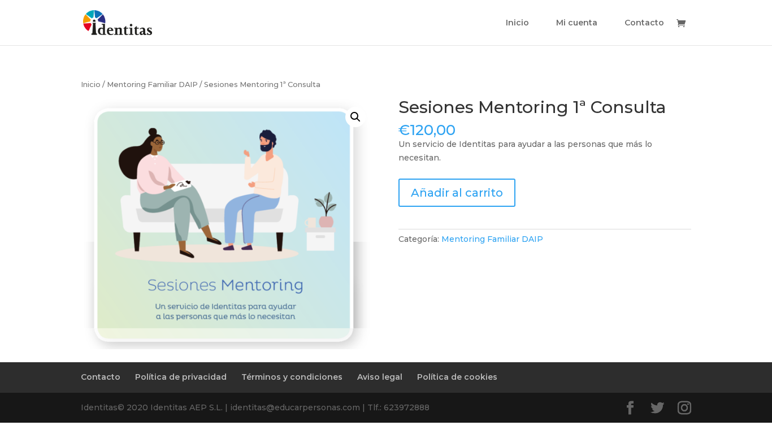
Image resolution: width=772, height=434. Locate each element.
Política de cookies (457, 377)
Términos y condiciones (291, 377)
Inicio (517, 23)
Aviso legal (379, 377)
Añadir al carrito (457, 192)
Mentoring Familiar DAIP (152, 84)
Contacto (644, 23)
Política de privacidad (181, 377)
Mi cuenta (576, 23)
